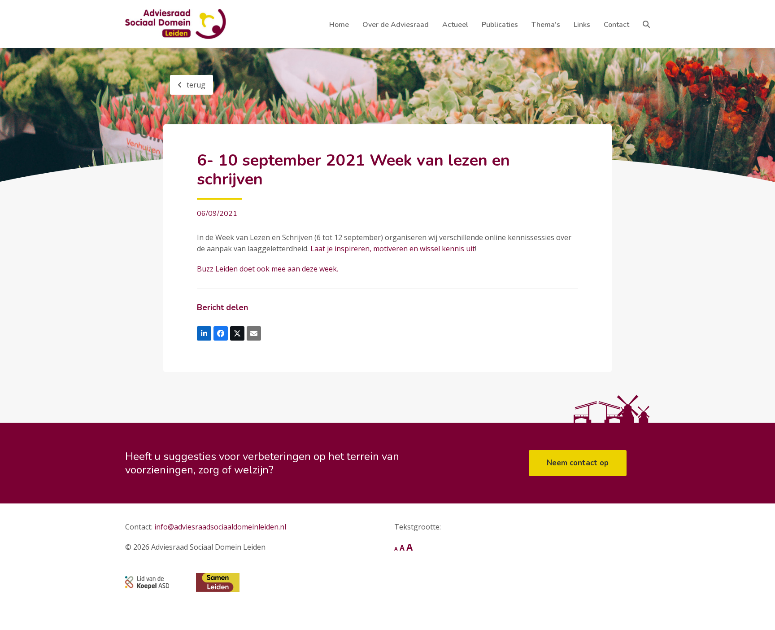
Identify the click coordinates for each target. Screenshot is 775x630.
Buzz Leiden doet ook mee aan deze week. (267, 269)
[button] (646, 24)
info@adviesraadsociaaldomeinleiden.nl (220, 527)
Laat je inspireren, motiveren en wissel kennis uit (392, 249)
